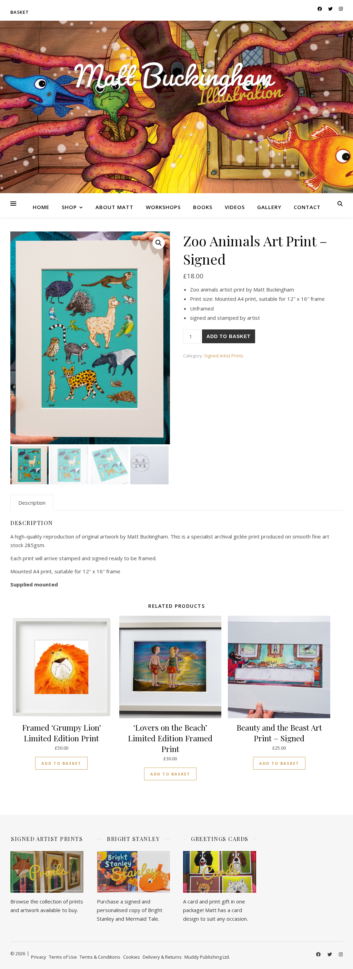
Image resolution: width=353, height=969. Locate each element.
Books (202, 207)
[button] (158, 243)
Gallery (269, 207)
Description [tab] (32, 502)
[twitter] (331, 9)
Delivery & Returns (162, 957)
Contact (307, 207)
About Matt (114, 207)
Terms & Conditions (100, 957)
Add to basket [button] (61, 763)
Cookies (131, 957)
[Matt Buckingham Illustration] (176, 84)
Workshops (163, 207)
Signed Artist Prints (223, 356)
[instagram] (341, 9)
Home (41, 207)
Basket (19, 12)
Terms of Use (63, 957)
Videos (235, 207)
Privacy (38, 957)
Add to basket (228, 336)
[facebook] (320, 9)
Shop (69, 207)
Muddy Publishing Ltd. (207, 957)
